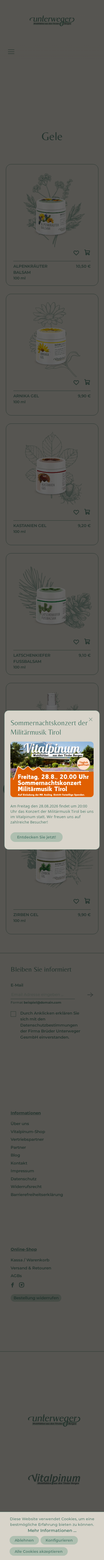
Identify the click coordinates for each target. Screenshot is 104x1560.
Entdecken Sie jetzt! (36, 837)
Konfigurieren (59, 1540)
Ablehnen (24, 1540)
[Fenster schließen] (90, 719)
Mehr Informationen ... (52, 1530)
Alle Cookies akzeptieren (39, 1551)
